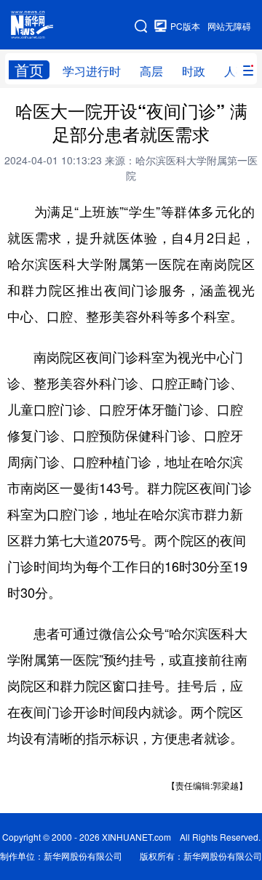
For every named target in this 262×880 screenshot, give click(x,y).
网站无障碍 (229, 26)
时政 (193, 71)
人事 (235, 71)
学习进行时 (92, 71)
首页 (29, 69)
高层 (151, 71)
